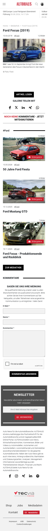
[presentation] (4, 49)
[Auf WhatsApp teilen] (37, 107)
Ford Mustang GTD (15, 211)
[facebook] (10, 476)
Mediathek (15, 26)
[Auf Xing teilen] (30, 107)
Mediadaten (35, 505)
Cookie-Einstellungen (24, 524)
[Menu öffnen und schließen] (5, 4)
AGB (21, 521)
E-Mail (5, 306)
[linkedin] (30, 476)
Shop (9, 505)
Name (5, 317)
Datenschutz (31, 521)
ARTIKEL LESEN (24, 94)
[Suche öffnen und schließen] (36, 4)
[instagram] (16, 476)
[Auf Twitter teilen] (16, 107)
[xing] (23, 476)
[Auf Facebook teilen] (10, 107)
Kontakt (13, 512)
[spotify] (37, 476)
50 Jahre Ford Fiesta (16, 169)
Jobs (20, 505)
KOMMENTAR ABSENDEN (24, 374)
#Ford (16, 36)
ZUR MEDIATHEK (13, 267)
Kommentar (8, 328)
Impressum (13, 521)
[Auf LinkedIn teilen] (23, 107)
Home (5, 26)
